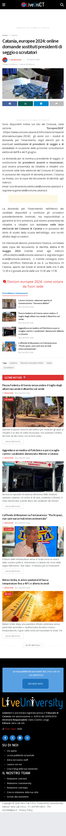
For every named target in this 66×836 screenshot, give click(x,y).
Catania (14, 35)
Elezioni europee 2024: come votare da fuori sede (35, 283)
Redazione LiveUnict (17, 778)
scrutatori (9, 367)
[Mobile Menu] (3, 4)
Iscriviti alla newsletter (18, 796)
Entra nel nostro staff (17, 759)
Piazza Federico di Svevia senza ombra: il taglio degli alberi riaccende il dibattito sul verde (39, 316)
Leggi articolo (14, 441)
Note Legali (10, 728)
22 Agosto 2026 (26, 307)
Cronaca (9, 464)
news (49, 363)
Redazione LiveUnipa (17, 787)
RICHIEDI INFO (35, 683)
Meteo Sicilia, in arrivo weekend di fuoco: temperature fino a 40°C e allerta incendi (25, 581)
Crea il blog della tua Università (22, 768)
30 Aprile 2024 (33, 59)
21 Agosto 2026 (23, 588)
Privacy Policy (26, 810)
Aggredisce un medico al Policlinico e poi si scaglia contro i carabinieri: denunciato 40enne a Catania (41, 331)
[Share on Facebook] (9, 103)
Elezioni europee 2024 (32, 363)
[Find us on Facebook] (5, 738)
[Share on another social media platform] (56, 103)
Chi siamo (12, 750)
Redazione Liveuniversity (19, 783)
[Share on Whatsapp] (25, 103)
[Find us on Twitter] (13, 738)
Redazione (16, 59)
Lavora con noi (14, 764)
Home (5, 35)
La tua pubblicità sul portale (20, 755)
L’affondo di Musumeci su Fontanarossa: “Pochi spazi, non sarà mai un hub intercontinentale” (37, 346)
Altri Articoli (33, 645)
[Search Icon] (62, 4)
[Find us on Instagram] (27, 738)
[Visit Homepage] (33, 4)
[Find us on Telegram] (20, 738)
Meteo (8, 594)
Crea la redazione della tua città (22, 792)
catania (13, 363)
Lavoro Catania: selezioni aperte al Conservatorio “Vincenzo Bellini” (35, 302)
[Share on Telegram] (41, 103)
